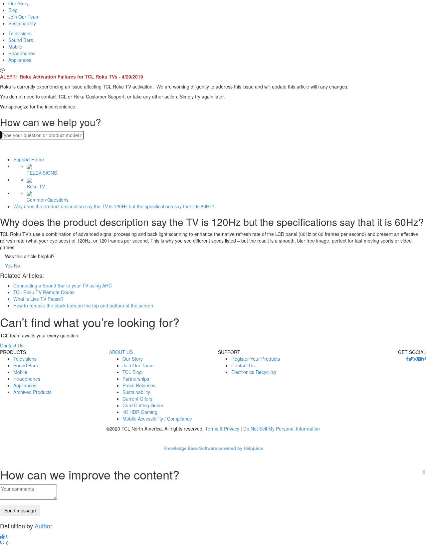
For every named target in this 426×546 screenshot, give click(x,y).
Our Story (18, 3)
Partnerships (135, 378)
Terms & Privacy (222, 428)
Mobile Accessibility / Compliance (157, 418)
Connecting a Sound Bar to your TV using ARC (62, 285)
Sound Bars (20, 40)
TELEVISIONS (42, 172)
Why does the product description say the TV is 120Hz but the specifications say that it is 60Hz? (113, 206)
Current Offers (137, 398)
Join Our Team (24, 16)
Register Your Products (255, 358)
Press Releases (138, 385)
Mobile (15, 46)
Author (43, 525)
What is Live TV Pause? (38, 298)
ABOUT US (121, 352)
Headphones (21, 53)
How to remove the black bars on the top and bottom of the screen (83, 305)
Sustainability (22, 23)
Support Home (28, 159)
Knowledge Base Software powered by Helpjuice (213, 448)
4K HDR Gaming (139, 412)
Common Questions (48, 199)
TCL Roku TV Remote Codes (44, 292)
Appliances (19, 60)
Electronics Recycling (253, 372)
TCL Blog (132, 372)
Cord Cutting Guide (142, 405)
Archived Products (32, 392)
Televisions (20, 33)
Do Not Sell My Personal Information (281, 428)
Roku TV (36, 186)
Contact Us (11, 345)
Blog (13, 10)
